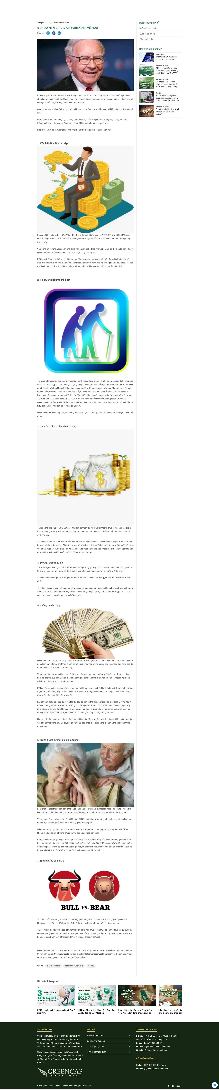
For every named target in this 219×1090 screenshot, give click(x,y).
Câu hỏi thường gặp (96, 1041)
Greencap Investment (74, 966)
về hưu (91, 966)
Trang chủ (41, 23)
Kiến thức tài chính (61, 23)
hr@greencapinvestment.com (155, 1068)
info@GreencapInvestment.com (156, 1046)
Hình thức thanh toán (96, 1052)
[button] (108, 1014)
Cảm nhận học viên (95, 1046)
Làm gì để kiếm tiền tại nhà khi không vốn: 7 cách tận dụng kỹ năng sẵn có (135, 1011)
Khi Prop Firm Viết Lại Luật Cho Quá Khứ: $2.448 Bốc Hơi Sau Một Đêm (96, 1011)
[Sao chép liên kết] (48, 33)
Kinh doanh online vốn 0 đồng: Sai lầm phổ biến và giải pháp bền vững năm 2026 (178, 1011)
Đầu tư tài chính (147, 39)
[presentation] (40, 1001)
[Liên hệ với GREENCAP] (215, 1085)
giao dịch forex (53, 966)
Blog (49, 23)
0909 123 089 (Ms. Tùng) (155, 1065)
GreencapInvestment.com (156, 1050)
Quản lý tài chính (147, 34)
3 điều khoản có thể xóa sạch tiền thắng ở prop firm (56, 1011)
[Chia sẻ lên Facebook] (54, 33)
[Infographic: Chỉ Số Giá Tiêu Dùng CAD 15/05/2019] (146, 57)
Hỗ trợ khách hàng (95, 1035)
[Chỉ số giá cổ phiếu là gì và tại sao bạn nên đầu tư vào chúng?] (146, 111)
